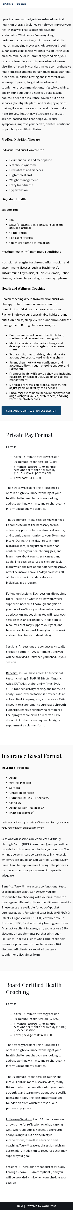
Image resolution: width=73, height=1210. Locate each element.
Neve (20, 1206)
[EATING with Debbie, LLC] (15, 4)
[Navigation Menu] (65, 4)
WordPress (49, 1206)
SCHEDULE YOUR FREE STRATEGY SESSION (31, 410)
